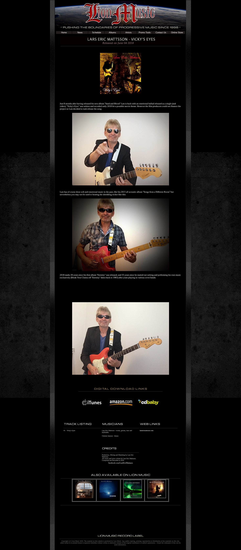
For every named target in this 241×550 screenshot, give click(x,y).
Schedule (96, 32)
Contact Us (161, 32)
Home (64, 32)
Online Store (177, 32)
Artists (128, 32)
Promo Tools (145, 32)
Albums (112, 32)
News (80, 32)
